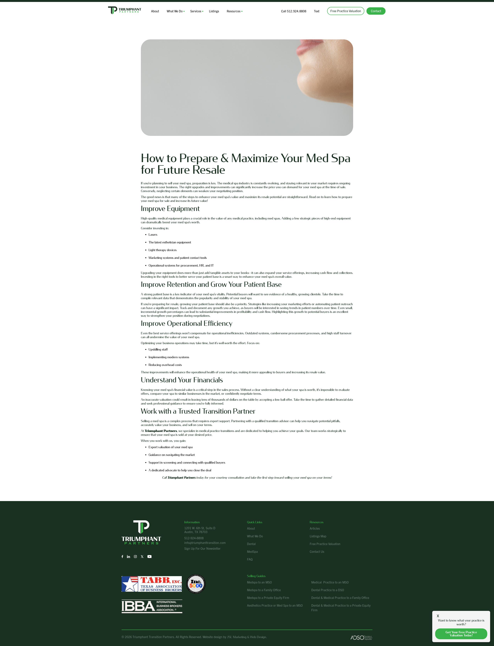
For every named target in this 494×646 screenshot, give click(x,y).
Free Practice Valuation (345, 11)
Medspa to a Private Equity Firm (268, 597)
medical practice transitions (216, 431)
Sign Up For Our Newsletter (202, 548)
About (155, 11)
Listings (214, 11)
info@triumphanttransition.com (205, 542)
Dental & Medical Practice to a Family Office (340, 597)
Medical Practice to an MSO (330, 582)
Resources (233, 11)
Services (195, 11)
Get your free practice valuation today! (461, 633)
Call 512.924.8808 (293, 11)
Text (316, 11)
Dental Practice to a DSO (327, 590)
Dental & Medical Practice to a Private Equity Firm (340, 607)
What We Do (175, 11)
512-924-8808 (194, 538)
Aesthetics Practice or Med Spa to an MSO (275, 605)
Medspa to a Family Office (264, 590)
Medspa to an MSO (259, 582)
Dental (251, 544)
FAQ (250, 559)
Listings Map (318, 536)
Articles (315, 528)
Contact (376, 11)
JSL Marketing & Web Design (246, 637)
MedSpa (252, 551)
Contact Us (317, 551)
